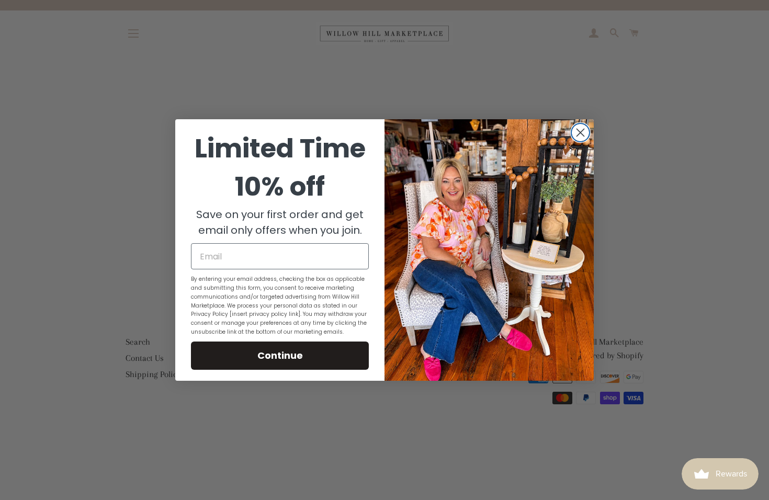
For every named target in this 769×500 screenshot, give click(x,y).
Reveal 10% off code (384, 35)
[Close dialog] (580, 132)
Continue (280, 355)
